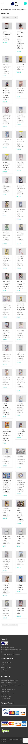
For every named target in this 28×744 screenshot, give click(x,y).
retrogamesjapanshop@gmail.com (12, 649)
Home (2, 9)
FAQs (2, 664)
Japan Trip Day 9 (5, 691)
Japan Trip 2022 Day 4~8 (7, 694)
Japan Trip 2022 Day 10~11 (8, 689)
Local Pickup (4, 669)
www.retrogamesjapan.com (11, 652)
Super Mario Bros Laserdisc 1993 (9, 680)
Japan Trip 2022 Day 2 (6, 699)
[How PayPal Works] (14, 712)
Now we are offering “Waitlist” (8, 682)
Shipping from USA (6, 667)
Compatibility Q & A (6, 662)
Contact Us (4, 672)
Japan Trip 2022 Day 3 (6, 696)
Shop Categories (9, 9)
